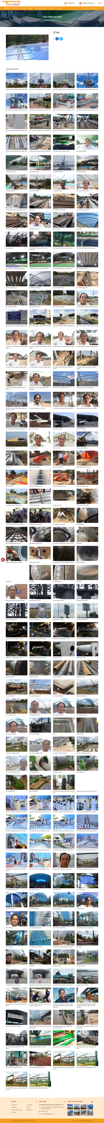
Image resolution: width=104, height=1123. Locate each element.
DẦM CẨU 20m (9, 486)
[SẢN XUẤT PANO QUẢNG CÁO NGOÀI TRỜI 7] (83, 1113)
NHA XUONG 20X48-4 (58, 715)
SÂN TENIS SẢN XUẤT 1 (58, 306)
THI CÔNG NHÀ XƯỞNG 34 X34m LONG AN (87, 306)
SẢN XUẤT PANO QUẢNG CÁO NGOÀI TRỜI (39, 151)
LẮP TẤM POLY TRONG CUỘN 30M (85, 927)
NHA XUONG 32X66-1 (34, 715)
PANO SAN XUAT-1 (10, 696)
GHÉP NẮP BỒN (57, 581)
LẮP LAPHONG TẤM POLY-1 (59, 927)
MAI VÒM (79, 229)
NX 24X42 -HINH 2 (57, 448)
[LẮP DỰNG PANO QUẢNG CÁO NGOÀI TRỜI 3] (83, 1106)
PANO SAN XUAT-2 (81, 676)
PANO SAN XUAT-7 (57, 657)
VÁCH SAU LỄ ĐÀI (10, 908)
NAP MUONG (80, 734)
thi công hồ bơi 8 (81, 151)
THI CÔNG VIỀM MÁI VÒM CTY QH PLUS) (62, 985)
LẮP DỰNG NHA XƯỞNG (83, 190)
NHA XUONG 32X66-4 (58, 696)
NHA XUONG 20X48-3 (82, 715)
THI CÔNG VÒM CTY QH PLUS (13, 985)
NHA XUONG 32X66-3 (82, 696)
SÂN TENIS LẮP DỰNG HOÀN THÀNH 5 (62, 248)
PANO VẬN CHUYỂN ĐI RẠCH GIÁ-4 (61, 638)
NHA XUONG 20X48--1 (34, 734)
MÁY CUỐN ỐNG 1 (10, 791)
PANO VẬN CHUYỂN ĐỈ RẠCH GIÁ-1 (38, 657)
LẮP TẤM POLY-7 (81, 908)
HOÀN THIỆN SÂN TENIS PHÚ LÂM (37, 1047)
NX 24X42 (8, 467)
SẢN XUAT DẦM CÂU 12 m (59, 486)
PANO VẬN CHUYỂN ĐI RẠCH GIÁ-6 (14, 638)
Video (30, 8)
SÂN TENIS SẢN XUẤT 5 (58, 287)
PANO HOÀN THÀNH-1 (82, 619)
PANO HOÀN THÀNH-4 (11, 619)
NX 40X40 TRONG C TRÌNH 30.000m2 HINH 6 (64, 346)
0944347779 (44, 1111)
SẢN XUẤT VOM (80, 966)
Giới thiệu (15, 8)
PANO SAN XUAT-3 (57, 676)
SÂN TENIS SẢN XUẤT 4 (82, 287)
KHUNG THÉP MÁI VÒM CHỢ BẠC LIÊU (62, 869)
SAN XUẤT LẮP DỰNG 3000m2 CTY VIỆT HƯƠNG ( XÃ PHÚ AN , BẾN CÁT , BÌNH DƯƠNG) (86, 1006)
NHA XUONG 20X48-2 (11, 734)
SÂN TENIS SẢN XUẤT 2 (35, 306)
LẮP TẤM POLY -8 (57, 908)
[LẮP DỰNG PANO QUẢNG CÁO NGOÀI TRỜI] (77, 1113)
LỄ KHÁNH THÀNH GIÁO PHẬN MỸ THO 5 (87, 831)
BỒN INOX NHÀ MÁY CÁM (35, 543)
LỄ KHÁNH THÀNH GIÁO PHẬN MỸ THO (39, 869)
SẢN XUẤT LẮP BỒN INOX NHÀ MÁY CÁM (63, 543)
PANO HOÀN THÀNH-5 (82, 600)
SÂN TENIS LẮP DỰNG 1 (11, 287)
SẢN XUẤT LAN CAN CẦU (59, 524)
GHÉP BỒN (8, 581)
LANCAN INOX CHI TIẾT (82, 985)
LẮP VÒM (31, 966)
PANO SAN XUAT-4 (34, 676)
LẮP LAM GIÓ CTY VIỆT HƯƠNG (13, 1026)
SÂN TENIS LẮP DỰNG (34, 287)
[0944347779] (102, 782)
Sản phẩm (23, 8)
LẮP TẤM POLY (9, 946)
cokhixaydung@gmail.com (47, 1113)
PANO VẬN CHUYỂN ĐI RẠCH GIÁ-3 (85, 638)
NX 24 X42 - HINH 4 (10, 448)
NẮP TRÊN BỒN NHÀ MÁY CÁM (13, 543)
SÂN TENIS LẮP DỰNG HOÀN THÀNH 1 (62, 268)
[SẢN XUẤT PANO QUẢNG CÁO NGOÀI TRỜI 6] (90, 1113)
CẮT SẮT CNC (56, 229)
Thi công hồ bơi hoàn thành (61, 151)
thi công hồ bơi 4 (81, 171)
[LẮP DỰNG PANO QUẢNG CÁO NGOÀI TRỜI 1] (70, 1113)
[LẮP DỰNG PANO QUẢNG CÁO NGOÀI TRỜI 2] (90, 1106)
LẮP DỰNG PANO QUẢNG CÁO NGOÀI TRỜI (40, 110)
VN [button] (101, 3)
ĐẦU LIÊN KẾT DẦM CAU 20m (84, 467)
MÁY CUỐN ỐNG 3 (57, 772)
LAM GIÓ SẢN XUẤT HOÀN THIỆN (14, 505)
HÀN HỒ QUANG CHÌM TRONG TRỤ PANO (63, 562)
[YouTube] (102, 788)
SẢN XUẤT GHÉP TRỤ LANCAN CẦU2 (15, 524)
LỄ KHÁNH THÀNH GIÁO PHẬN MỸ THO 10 (63, 811)
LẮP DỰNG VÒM (57, 966)
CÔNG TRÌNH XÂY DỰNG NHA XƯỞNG (15, 600)
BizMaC (33, 1120)
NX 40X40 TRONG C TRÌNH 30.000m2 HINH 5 (87, 346)
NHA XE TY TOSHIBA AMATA (13, 753)
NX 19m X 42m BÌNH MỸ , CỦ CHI (37, 408)
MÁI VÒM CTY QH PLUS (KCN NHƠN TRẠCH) (40, 985)
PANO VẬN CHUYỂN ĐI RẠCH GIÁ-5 (38, 638)
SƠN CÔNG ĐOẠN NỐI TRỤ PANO (14, 562)
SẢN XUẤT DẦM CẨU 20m (35, 486)
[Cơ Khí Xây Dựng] (11, 3)
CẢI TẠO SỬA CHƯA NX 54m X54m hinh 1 (16, 429)
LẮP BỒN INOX (80, 524)
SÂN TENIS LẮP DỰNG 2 (82, 268)
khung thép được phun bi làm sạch (16, 210)
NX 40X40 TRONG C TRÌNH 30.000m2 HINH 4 (40, 367)
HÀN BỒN (31, 581)
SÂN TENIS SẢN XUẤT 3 (11, 306)
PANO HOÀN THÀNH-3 (35, 619)
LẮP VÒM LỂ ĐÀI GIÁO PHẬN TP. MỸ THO (63, 946)
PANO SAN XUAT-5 (10, 676)
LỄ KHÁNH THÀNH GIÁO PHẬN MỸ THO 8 (16, 831)
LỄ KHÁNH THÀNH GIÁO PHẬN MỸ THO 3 (63, 850)
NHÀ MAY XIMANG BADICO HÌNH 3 (61, 387)
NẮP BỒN (79, 581)
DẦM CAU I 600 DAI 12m (82, 486)
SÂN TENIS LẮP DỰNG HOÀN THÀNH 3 (15, 268)
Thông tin (52, 8)
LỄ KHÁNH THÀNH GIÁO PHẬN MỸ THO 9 (87, 811)
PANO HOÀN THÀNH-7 (35, 600)
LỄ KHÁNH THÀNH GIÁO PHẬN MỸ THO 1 (87, 791)
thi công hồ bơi (57, 190)
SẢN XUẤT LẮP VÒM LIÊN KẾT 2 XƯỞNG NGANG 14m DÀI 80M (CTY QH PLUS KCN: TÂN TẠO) (63, 1006)
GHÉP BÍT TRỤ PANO (34, 562)
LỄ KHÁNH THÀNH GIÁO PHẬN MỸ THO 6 (63, 831)
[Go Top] (102, 790)
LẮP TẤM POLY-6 (10, 927)
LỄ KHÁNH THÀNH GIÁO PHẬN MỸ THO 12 (16, 811)
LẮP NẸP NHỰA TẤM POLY (35, 946)
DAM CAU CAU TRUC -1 (35, 467)
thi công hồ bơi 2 (34, 190)
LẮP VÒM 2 (79, 946)
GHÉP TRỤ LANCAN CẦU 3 (83, 505)
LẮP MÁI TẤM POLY (34, 908)
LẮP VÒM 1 (8, 966)
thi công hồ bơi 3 (10, 190)
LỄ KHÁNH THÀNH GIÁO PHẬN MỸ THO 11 (39, 811)
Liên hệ (59, 8)
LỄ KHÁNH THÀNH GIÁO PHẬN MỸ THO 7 (39, 831)
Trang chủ (7, 8)
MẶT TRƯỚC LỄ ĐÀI (34, 889)
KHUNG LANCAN (57, 505)
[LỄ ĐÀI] (27, 47)
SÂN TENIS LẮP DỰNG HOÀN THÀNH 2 (38, 268)
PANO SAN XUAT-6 (81, 657)
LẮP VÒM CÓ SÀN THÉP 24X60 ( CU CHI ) (86, 1067)
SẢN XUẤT (31, 210)
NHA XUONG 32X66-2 (11, 715)
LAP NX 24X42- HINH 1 (82, 448)
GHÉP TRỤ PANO (81, 562)
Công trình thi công (40, 8)
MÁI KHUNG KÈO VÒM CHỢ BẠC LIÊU (86, 869)
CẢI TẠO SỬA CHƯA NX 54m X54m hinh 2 (87, 408)
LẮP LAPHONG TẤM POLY (35, 927)
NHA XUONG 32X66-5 (34, 696)
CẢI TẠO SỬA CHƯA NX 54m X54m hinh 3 (63, 408)
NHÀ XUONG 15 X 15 (34, 229)
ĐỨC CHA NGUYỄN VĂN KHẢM (13, 850)
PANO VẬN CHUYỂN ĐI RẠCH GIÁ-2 (14, 657)
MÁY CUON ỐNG (33, 791)
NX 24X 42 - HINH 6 (57, 429)
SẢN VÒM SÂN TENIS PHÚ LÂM (37, 1067)
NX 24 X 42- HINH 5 (81, 429)
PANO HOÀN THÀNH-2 (58, 619)
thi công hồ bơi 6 (34, 171)
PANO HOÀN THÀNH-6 (58, 600)
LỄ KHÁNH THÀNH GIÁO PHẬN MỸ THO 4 (39, 850)
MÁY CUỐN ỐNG (81, 772)
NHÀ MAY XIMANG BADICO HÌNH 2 (85, 387)
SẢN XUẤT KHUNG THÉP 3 (59, 210)
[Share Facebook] (57, 38)
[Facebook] (102, 785)
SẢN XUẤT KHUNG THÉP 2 (83, 210)
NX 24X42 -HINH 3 (33, 448)
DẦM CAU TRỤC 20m (58, 467)
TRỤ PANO (79, 543)
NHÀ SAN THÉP (9, 248)
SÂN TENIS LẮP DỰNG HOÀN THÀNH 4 (86, 248)
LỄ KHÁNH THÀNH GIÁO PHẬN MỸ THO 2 (87, 850)
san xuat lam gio (34, 505)
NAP (54, 734)
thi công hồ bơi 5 (58, 171)
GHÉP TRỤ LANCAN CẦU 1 (35, 524)
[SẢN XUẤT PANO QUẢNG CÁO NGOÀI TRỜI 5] (70, 1106)
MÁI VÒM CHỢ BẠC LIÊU (12, 889)
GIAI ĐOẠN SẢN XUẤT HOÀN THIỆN (62, 1047)
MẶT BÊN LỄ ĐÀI (57, 889)
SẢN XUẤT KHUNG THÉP (12, 229)
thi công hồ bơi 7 (10, 171)
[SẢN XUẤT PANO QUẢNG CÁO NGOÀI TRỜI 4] (77, 1106)
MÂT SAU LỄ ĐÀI (81, 889)
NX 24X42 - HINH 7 (33, 429)
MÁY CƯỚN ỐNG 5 (34, 772)
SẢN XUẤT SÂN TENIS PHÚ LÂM (13, 1067)
